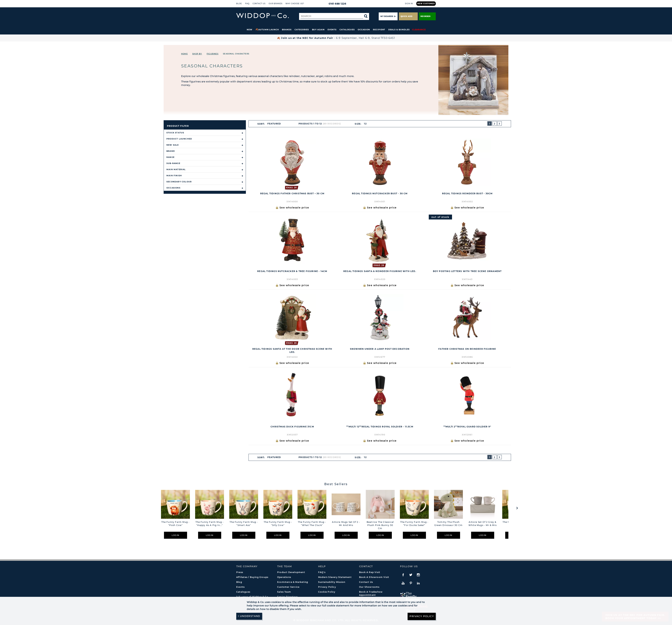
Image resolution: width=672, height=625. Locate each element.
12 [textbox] (365, 123)
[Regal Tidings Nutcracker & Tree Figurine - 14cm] (292, 240)
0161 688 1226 (337, 4)
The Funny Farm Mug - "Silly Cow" (278, 523)
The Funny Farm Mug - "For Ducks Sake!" (414, 523)
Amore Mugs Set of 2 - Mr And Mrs (346, 523)
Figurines (212, 54)
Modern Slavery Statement (335, 577)
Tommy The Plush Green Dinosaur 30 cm (448, 523)
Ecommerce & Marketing (292, 582)
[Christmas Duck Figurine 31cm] (292, 395)
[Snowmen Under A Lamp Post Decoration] (380, 318)
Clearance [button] (419, 29)
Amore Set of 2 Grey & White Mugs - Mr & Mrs (482, 523)
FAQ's (322, 572)
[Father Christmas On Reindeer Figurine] (467, 318)
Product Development (291, 572)
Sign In (409, 3)
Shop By (197, 54)
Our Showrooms (369, 587)
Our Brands (275, 3)
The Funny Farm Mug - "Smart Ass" (244, 523)
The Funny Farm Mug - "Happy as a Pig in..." (209, 523)
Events (332, 29)
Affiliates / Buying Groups (252, 577)
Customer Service (288, 587)
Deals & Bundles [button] (399, 29)
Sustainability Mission (331, 582)
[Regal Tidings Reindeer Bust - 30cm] (467, 162)
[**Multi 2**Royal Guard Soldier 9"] (467, 395)
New (249, 29)
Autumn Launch (268, 29)
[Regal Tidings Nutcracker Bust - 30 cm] (380, 162)
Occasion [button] (364, 29)
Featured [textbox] (274, 123)
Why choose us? (294, 3)
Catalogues (347, 29)
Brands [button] (287, 29)
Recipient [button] (379, 29)
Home (184, 54)
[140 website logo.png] (262, 15)
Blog (239, 3)
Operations (284, 577)
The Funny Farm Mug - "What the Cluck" (312, 523)
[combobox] (276, 123)
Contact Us (259, 3)
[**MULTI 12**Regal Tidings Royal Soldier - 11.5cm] (380, 395)
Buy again (318, 29)
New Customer (426, 3)
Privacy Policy (327, 587)
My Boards (386, 16)
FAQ (247, 3)
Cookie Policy (326, 592)
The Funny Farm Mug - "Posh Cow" (175, 523)
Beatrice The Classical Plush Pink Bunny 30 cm (380, 525)
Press (239, 572)
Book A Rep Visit (369, 572)
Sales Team (284, 592)
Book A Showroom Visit (374, 577)
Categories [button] (302, 29)
